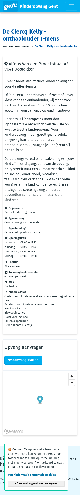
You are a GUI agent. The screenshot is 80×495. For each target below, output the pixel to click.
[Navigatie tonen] (71, 6)
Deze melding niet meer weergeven (37, 483)
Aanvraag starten (25, 360)
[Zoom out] (72, 382)
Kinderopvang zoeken (16, 46)
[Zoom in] (72, 376)
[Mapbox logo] (13, 431)
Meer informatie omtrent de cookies (32, 475)
